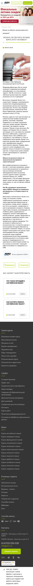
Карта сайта (5, 411)
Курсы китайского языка (10, 462)
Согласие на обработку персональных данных (15, 418)
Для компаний (6, 401)
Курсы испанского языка (10, 446)
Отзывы (4, 492)
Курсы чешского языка (10, 456)
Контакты (5, 407)
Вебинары (5, 505)
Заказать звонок (11, 551)
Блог (3, 508)
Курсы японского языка (10, 465)
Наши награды (6, 389)
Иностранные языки (9, 340)
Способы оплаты (7, 502)
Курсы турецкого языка (10, 469)
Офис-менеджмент (8, 353)
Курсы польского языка (10, 453)
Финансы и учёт (7, 343)
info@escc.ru (6, 546)
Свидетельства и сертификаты (13, 386)
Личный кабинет (16, 3)
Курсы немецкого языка (10, 437)
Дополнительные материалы (12, 398)
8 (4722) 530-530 (10, 543)
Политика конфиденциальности (13, 414)
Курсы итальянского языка (11, 443)
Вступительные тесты (9, 486)
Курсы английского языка (11, 433)
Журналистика (7, 349)
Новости (4, 495)
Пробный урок (27, 3)
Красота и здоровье (8, 366)
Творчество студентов (10, 499)
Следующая (24, 265)
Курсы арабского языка (10, 459)
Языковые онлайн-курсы (10, 336)
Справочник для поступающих (13, 404)
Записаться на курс (8, 483)
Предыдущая (9, 265)
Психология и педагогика (11, 362)
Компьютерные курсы (9, 359)
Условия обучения (8, 379)
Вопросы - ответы (8, 489)
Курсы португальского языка (12, 449)
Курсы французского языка (11, 440)
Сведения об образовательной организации (13, 393)
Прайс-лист (5, 383)
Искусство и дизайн (8, 356)
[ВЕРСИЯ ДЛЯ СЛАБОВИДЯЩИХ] (3, 558)
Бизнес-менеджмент (9, 346)
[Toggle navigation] (2, 3)
